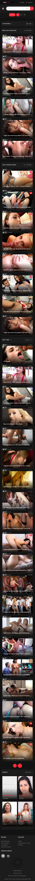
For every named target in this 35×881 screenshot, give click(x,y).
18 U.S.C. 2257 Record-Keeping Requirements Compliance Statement (17, 875)
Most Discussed (6, 847)
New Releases (5, 841)
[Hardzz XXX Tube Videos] (7, 2)
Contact (20, 845)
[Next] (20, 766)
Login (20, 841)
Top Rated (4, 845)
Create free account (24, 843)
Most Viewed (5, 843)
